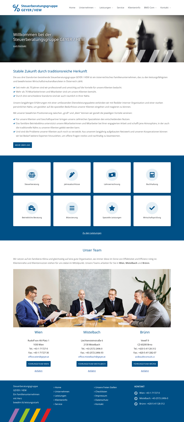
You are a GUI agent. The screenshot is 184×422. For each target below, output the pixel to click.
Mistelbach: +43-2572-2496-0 (153, 398)
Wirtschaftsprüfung (152, 217)
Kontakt (164, 7)
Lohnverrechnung (112, 184)
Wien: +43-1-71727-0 (149, 392)
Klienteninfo (134, 7)
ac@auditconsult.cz (145, 356)
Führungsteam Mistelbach (92, 364)
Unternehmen (86, 7)
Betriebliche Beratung (32, 217)
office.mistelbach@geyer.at (91, 356)
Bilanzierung (72, 217)
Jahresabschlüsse (72, 184)
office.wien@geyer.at (38, 356)
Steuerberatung (32, 184)
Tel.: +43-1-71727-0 (38, 348)
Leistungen (105, 7)
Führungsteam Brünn (145, 364)
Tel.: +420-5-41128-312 (145, 348)
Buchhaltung (152, 184)
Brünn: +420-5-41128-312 (152, 403)
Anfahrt (38, 370)
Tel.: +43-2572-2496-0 (91, 348)
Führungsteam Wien (38, 364)
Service (120, 7)
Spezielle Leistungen (112, 217)
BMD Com (149, 7)
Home (72, 7)
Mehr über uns (22, 145)
